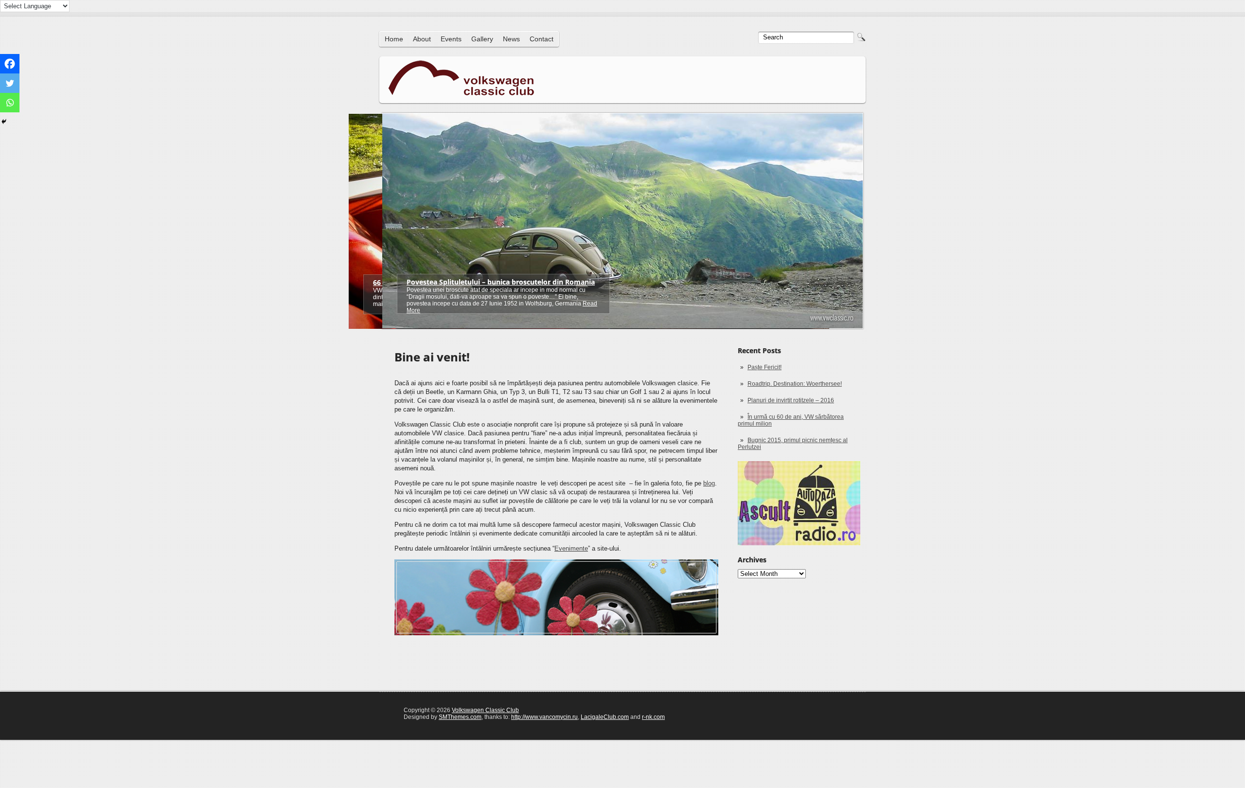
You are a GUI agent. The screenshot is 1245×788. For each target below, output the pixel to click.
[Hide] (4, 121)
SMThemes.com (460, 717)
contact (541, 39)
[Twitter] (9, 83)
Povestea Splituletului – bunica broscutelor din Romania (501, 282)
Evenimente (571, 548)
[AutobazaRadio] (799, 503)
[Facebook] (9, 63)
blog (709, 483)
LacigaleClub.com (605, 717)
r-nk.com (653, 717)
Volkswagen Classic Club (485, 710)
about (422, 39)
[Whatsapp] (9, 102)
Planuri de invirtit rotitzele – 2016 (790, 400)
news (511, 39)
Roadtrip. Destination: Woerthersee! (794, 383)
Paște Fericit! (764, 367)
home (394, 39)
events (451, 39)
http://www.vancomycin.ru (544, 717)
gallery (482, 39)
